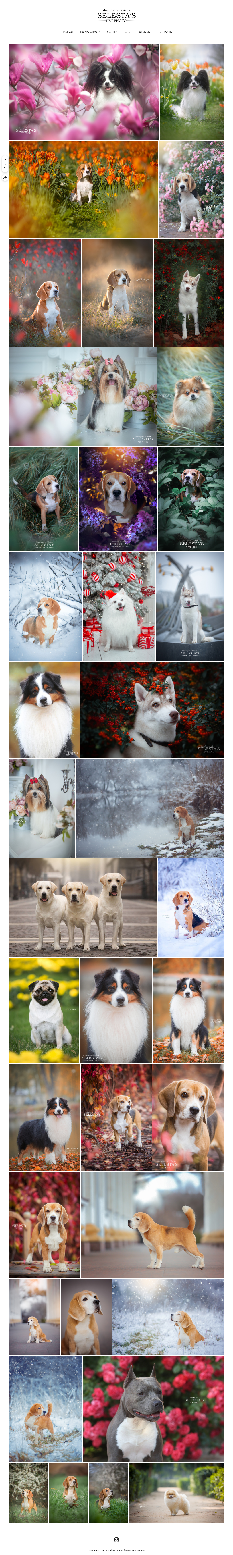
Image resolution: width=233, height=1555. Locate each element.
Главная (66, 32)
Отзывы (145, 32)
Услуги (112, 32)
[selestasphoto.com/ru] (117, 15)
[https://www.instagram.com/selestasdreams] (116, 1540)
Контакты (165, 32)
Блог (128, 32)
